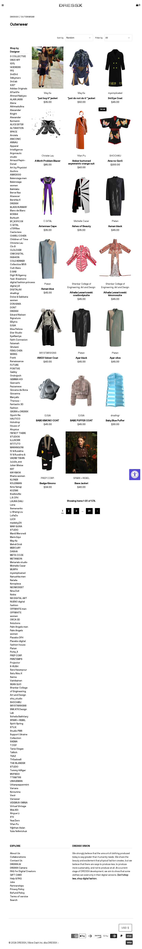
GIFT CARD (16, 875)
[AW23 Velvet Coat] (48, 327)
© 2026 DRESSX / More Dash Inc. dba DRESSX (33, 942)
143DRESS (15, 67)
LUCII (12, 519)
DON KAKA (15, 304)
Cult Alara (15, 268)
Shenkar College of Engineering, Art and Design (19, 691)
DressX (14, 17)
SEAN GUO (15, 684)
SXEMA (13, 741)
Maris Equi (15, 537)
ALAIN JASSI (16, 99)
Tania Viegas (17, 749)
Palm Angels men (19, 627)
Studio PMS (16, 731)
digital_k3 (15, 286)
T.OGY (13, 745)
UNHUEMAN (16, 781)
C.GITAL (14, 225)
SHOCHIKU (15, 702)
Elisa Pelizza (16, 329)
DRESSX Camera (18, 868)
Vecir (13, 795)
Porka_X (14, 652)
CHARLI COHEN (18, 235)
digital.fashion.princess (22, 282)
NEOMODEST (17, 587)
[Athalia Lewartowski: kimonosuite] (115, 258)
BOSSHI (14, 214)
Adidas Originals (18, 88)
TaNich (13, 752)
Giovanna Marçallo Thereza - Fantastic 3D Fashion (16, 400)
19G (12, 70)
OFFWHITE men (18, 609)
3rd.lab (13, 81)
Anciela (14, 135)
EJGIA (13, 325)
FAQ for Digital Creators (23, 871)
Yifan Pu (14, 824)
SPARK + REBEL (18, 720)
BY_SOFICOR (16, 221)
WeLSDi (14, 810)
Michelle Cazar (18, 565)
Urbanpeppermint (19, 784)
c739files (15, 228)
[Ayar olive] (115, 327)
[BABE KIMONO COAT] (48, 390)
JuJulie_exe (16, 461)
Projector (15, 662)
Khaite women (17, 476)
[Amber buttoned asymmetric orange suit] (81, 130)
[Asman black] (115, 196)
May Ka (13, 540)
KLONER (14, 479)
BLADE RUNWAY (18, 207)
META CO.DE (16, 555)
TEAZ (13, 756)
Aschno (14, 171)
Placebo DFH (16, 637)
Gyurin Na (15, 415)
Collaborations (18, 857)
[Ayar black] (81, 327)
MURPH (14, 569)
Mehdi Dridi (16, 544)
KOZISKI (14, 490)
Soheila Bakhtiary (19, 716)
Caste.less (15, 232)
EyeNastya (15, 336)
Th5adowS (15, 759)
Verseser (15, 799)
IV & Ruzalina (16, 451)
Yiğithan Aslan (17, 828)
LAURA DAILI (16, 501)
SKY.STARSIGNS (18, 705)
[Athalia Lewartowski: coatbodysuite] (81, 258)
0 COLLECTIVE (18, 56)
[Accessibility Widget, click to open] (134, 474)
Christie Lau (16, 243)
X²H (12, 817)
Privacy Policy (17, 889)
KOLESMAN (16, 483)
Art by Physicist (18, 167)
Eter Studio (16, 332)
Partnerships (17, 885)
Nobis (13, 594)
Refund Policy (17, 893)
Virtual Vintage (18, 806)
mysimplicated (17, 573)
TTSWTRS (15, 777)
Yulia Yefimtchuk (18, 831)
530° (12, 85)
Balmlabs (14, 189)
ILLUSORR (15, 440)
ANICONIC (15, 139)
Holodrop (15, 422)
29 (89, 511)
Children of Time (19, 239)
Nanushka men (18, 576)
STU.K (13, 727)
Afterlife (14, 92)
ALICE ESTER (17, 124)
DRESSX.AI (15, 864)
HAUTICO (15, 418)
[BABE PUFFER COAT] (81, 390)
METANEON (16, 558)
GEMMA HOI (16, 379)
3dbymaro (15, 78)
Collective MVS (18, 264)
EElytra (13, 322)
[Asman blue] (48, 258)
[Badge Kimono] (48, 452)
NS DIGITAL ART (18, 598)
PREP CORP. (16, 655)
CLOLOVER (15, 250)
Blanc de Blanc (17, 210)
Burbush (14, 218)
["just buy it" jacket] (48, 68)
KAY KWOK (15, 472)
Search (13, 900)
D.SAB (13, 271)
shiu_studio (16, 698)
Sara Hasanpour (18, 669)
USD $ (125, 928)
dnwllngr (14, 293)
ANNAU (14, 142)
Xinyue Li (15, 813)
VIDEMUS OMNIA (19, 802)
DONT (13, 307)
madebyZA (16, 523)
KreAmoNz (15, 494)
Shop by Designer (15, 50)
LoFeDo (14, 515)
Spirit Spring (16, 723)
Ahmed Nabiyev (18, 96)
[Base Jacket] (81, 452)
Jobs (12, 882)
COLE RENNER (17, 261)
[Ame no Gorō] (115, 130)
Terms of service (19, 896)
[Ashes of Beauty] (81, 196)
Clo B (13, 246)
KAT (12, 469)
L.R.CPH (14, 497)
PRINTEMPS (16, 659)
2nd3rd (14, 74)
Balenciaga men (18, 178)
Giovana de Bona (19, 390)
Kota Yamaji (16, 487)
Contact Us (16, 860)
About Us (15, 853)
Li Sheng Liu (16, 512)
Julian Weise (16, 465)
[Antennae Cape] (48, 196)
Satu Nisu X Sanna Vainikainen (16, 677)
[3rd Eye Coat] (115, 68)
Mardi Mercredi (18, 533)
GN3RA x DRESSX (19, 411)
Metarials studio (18, 562)
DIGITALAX (15, 289)
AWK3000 (15, 174)
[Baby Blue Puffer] (115, 390)
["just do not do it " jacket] (81, 68)
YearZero (15, 820)
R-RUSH (14, 666)
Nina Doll (14, 591)
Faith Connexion (19, 339)
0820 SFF (15, 60)
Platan (13, 648)
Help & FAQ (16, 878)
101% (12, 63)
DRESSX (14, 311)
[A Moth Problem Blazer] (48, 130)
